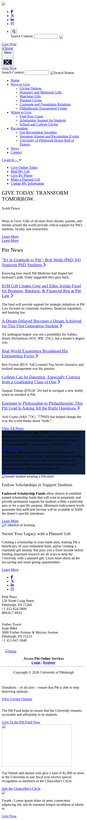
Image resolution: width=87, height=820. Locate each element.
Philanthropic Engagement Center (43, 108)
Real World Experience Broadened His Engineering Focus (35, 353)
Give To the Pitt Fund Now (21, 722)
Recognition (19, 128)
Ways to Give (20, 84)
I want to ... (10, 160)
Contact (16, 152)
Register (49, 662)
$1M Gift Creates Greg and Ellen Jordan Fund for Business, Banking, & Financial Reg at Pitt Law (41, 291)
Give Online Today (24, 167)
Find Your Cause (31, 116)
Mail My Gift (20, 171)
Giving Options (30, 88)
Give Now (9, 44)
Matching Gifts (30, 96)
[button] (43, 211)
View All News (13, 428)
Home (15, 80)
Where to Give (21, 112)
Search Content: (22, 36)
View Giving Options (17, 699)
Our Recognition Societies (38, 132)
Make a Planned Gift (25, 179)
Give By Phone (22, 175)
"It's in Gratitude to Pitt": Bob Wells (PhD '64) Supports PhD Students (41, 262)
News (15, 148)
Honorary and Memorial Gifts (41, 92)
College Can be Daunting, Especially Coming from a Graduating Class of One (41, 379)
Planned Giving (31, 100)
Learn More (10, 236)
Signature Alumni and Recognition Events (49, 136)
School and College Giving (39, 124)
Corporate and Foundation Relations (45, 104)
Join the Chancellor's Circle (21, 788)
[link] (12, 12)
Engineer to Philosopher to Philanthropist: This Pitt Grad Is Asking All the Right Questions (42, 405)
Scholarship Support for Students (43, 120)
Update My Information (27, 183)
